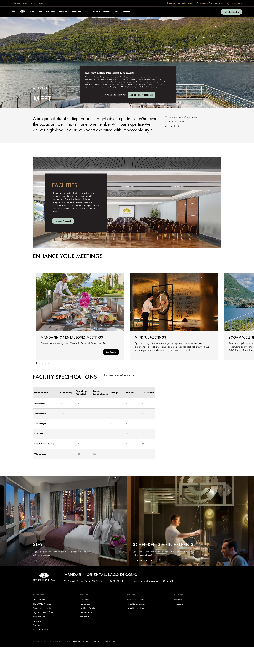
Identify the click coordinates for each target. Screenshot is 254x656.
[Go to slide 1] (36, 363)
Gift (117, 12)
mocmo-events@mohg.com (183, 117)
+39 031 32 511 (177, 122)
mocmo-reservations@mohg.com (143, 581)
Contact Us (168, 581)
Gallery (107, 12)
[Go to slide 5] (48, 363)
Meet (87, 12)
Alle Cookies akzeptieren (141, 95)
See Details (111, 352)
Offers (126, 12)
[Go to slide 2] (39, 363)
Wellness (50, 12)
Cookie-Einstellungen (115, 95)
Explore (63, 12)
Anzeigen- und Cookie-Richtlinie (123, 87)
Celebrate (76, 12)
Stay (32, 12)
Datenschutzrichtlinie (148, 87)
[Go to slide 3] (42, 363)
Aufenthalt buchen (231, 12)
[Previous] (41, 316)
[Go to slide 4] (45, 363)
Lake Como (38, 3)
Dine (40, 12)
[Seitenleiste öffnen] (13, 12)
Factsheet (174, 126)
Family (96, 12)
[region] (128, 84)
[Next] (212, 316)
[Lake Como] (22, 12)
